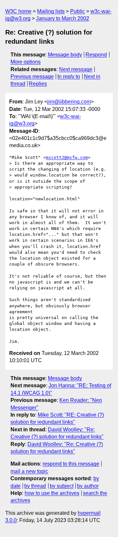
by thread (35, 486)
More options (25, 62)
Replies (38, 83)
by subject (61, 486)
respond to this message (71, 464)
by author (88, 486)
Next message (75, 69)
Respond (96, 54)
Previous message (32, 76)
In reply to (68, 76)
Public (77, 11)
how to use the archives (52, 493)
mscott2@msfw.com (67, 157)
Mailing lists (51, 11)
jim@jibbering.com (69, 101)
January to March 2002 (62, 18)
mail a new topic (29, 471)
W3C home (18, 11)
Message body (65, 54)
